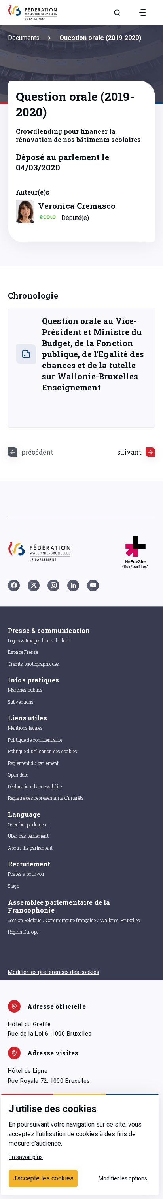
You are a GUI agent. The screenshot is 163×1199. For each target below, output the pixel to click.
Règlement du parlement (33, 763)
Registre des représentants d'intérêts (46, 798)
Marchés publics (25, 690)
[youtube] (93, 585)
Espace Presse (23, 652)
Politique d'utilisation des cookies (42, 751)
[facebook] (14, 585)
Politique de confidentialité (35, 740)
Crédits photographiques (33, 664)
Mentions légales (25, 728)
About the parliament (30, 848)
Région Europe (23, 931)
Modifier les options (123, 1178)
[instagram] (53, 585)
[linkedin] (73, 585)
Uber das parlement (28, 836)
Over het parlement (28, 824)
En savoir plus (26, 1157)
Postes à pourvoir (26, 874)
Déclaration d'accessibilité (35, 786)
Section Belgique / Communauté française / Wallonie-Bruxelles (74, 920)
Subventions (21, 702)
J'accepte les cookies (43, 1178)
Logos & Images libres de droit (39, 640)
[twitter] (34, 585)
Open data (18, 774)
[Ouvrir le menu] (142, 12)
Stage (13, 886)
